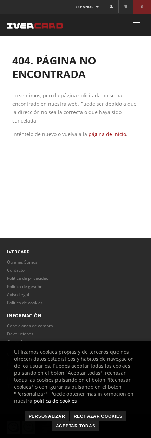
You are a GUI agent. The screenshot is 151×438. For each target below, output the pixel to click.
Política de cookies (25, 303)
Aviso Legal (18, 295)
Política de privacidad (27, 278)
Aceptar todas (76, 426)
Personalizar (47, 416)
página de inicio (107, 134)
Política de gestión (24, 287)
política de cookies (55, 400)
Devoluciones (20, 334)
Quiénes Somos (22, 262)
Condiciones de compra (30, 326)
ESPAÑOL (85, 6)
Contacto (16, 270)
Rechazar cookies (98, 416)
